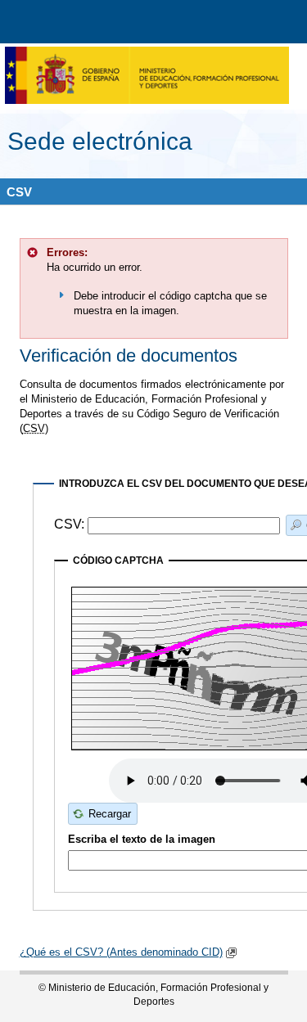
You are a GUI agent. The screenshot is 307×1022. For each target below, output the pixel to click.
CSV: (71, 525)
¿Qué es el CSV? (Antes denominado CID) (121, 952)
